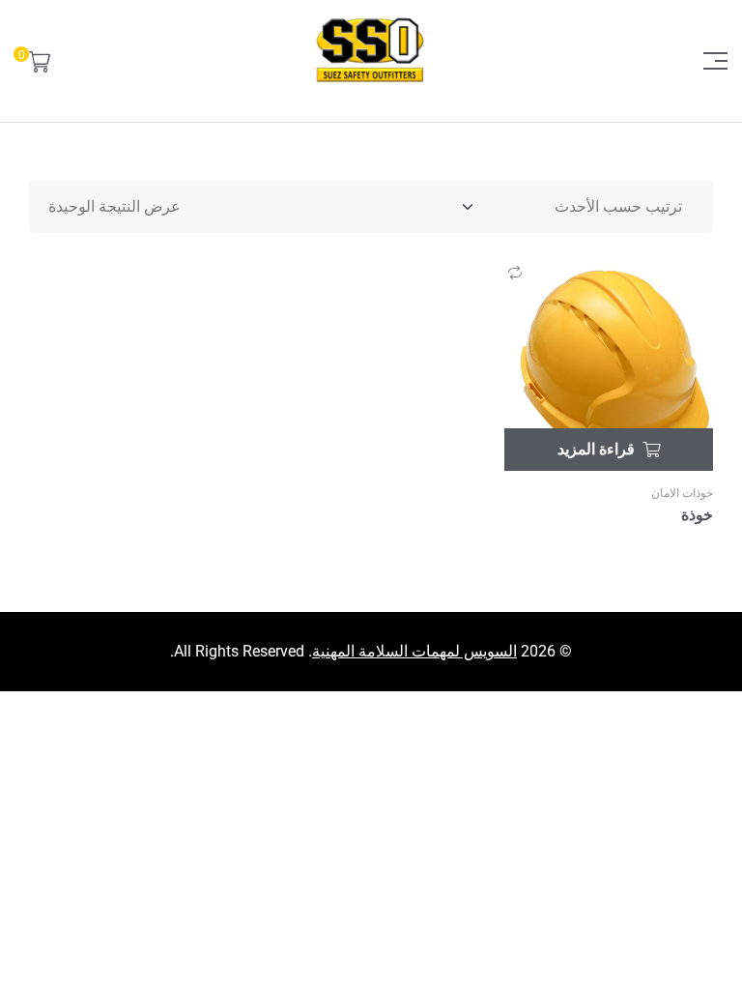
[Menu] (708, 61)
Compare (515, 272)
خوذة (697, 515)
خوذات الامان (682, 493)
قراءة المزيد (596, 449)
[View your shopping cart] (39, 60)
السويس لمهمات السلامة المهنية (414, 651)
